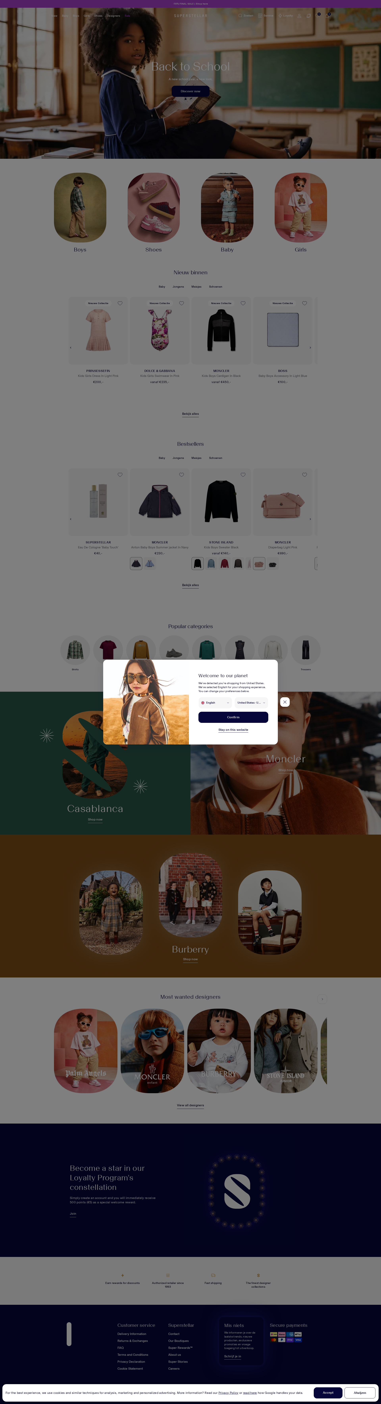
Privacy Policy (228, 1393)
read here (250, 1393)
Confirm (233, 717)
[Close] (285, 702)
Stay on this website (233, 730)
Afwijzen (360, 1393)
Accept (328, 1392)
